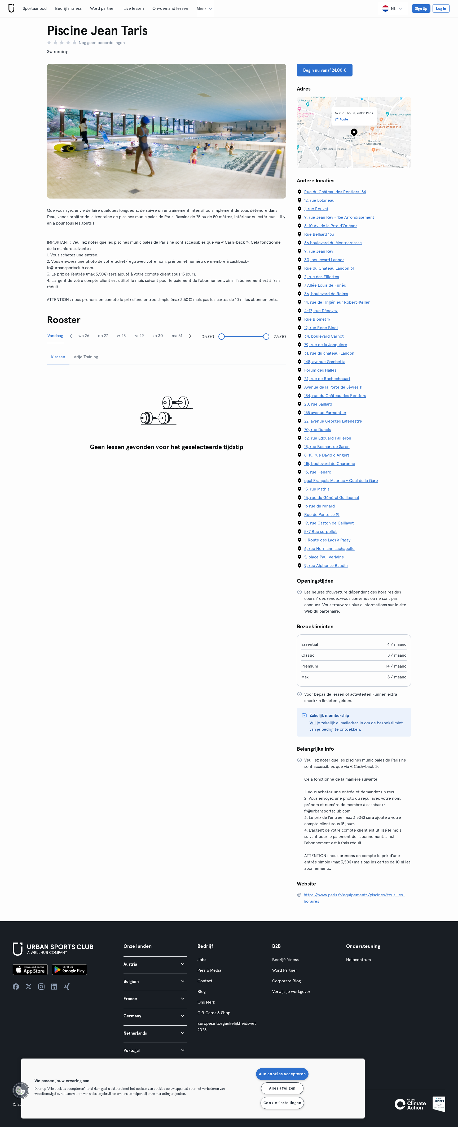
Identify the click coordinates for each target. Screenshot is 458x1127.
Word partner (102, 8)
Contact (205, 980)
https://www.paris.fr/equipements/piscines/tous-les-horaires (354, 898)
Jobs (201, 959)
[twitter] (28, 986)
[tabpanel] (166, 411)
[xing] (67, 986)
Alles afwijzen (282, 1088)
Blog (201, 991)
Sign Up (421, 8)
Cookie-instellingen (282, 1102)
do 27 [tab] (103, 335)
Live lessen (134, 8)
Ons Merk (206, 1002)
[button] (155, 963)
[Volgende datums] (189, 335)
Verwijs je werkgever (291, 991)
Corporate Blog (286, 980)
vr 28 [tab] (121, 335)
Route (344, 119)
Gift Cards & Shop (213, 1012)
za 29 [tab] (139, 335)
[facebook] (16, 986)
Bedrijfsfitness (68, 8)
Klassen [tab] (58, 356)
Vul (313, 722)
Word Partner (284, 970)
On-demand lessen (170, 8)
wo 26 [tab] (83, 335)
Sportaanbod (35, 8)
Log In (441, 8)
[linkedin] (54, 986)
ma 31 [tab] (177, 335)
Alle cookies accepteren (282, 1074)
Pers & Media (209, 970)
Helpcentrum (358, 959)
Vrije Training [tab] (86, 356)
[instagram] (41, 986)
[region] (193, 1089)
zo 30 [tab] (158, 335)
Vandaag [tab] (55, 335)
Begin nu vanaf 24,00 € (324, 70)
